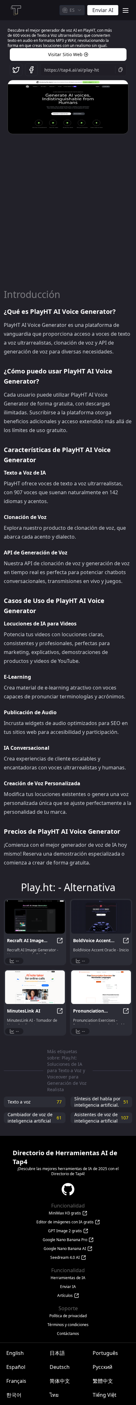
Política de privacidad (68, 1315)
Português (105, 1353)
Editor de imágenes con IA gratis (65, 1222)
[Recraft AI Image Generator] (35, 917)
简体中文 (60, 1380)
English (15, 1353)
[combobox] (72, 10)
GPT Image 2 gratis (65, 1230)
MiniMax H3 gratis (65, 1213)
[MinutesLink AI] (35, 987)
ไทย (54, 1394)
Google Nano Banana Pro (65, 1239)
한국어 (14, 1394)
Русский (102, 1366)
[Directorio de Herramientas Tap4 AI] (15, 10)
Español (15, 1366)
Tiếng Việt (104, 1394)
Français (16, 1380)
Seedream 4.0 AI (65, 1257)
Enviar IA (68, 1286)
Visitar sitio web (65, 54)
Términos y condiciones (68, 1324)
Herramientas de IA (68, 1277)
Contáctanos (68, 1333)
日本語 (57, 1353)
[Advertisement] (68, 208)
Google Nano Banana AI (65, 1248)
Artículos (65, 1295)
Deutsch (60, 1366)
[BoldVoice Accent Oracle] (101, 917)
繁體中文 (103, 1380)
